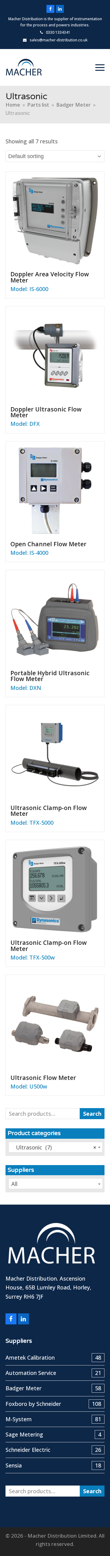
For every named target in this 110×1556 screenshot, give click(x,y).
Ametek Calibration (53, 1357)
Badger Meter (53, 1388)
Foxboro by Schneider (53, 1403)
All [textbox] (14, 1183)
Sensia (53, 1465)
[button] (100, 67)
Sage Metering (53, 1434)
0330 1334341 (58, 32)
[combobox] (56, 1147)
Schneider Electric (53, 1449)
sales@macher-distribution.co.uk (58, 40)
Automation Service (53, 1372)
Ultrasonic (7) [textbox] (53, 1147)
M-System (53, 1419)
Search (92, 1113)
